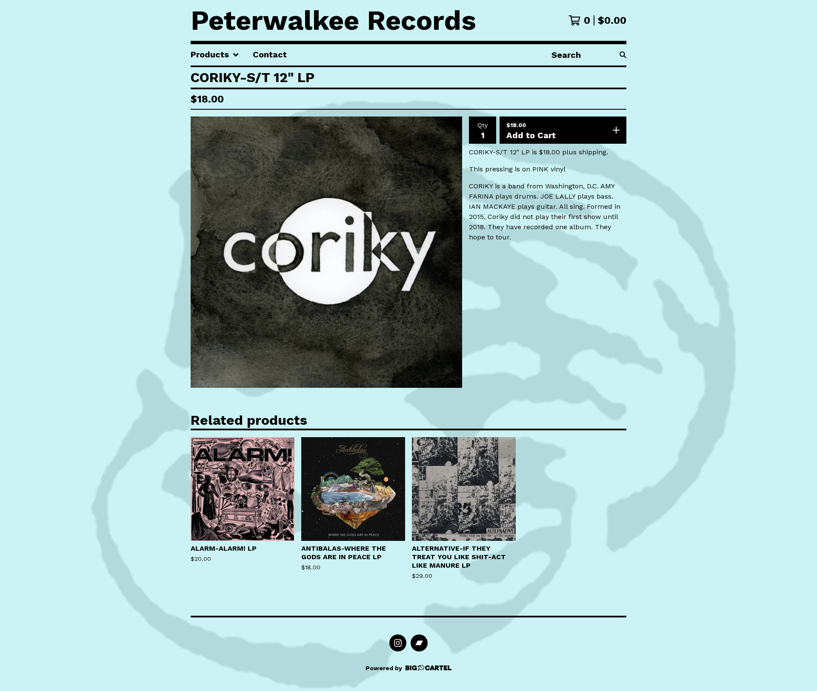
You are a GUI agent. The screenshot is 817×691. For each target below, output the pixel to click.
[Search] (623, 54)
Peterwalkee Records (333, 20)
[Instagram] (397, 642)
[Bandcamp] (419, 642)
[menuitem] (215, 54)
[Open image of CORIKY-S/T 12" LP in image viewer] (326, 252)
